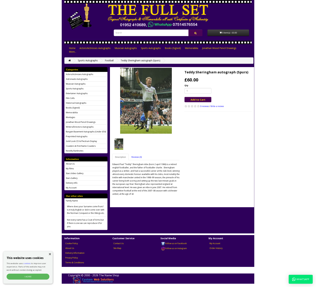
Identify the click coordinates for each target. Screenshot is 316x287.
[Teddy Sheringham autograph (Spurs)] (146, 100)
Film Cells (70, 98)
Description (120, 157)
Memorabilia (191, 48)
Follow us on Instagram (176, 248)
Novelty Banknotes (74, 150)
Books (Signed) (173, 48)
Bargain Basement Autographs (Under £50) (86, 131)
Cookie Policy (71, 243)
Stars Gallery (72, 178)
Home (72, 48)
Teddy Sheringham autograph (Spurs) (140, 60)
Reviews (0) (137, 157)
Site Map (117, 248)
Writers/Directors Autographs (79, 126)
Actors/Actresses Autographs (95, 48)
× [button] (50, 254)
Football (109, 60)
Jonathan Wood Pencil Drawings (219, 48)
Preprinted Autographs (76, 136)
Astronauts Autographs (77, 79)
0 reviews (204, 106)
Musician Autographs (126, 48)
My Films (70, 168)
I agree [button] (28, 276)
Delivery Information (74, 253)
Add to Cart (198, 99)
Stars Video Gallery (74, 173)
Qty (186, 85)
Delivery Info (72, 182)
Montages (70, 117)
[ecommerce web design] (93, 280)
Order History (216, 248)
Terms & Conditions (74, 262)
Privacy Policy (71, 257)
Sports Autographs (151, 48)
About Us (70, 163)
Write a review (217, 106)
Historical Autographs (76, 103)
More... (72, 51)
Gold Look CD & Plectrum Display (81, 141)
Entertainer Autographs (77, 93)
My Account (71, 187)
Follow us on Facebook (176, 243)
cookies (26, 263)
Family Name (72, 200)
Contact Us (118, 243)
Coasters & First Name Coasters (81, 146)
